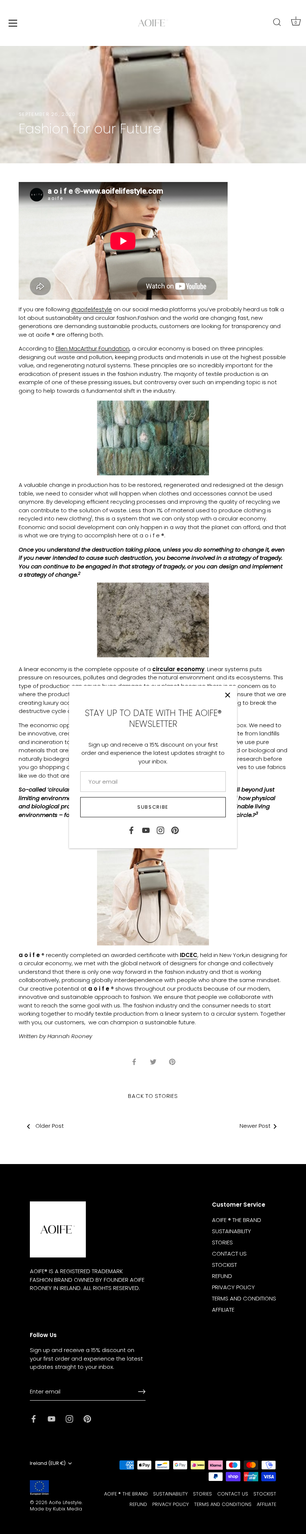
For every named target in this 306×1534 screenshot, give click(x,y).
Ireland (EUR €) (48, 1463)
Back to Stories (153, 1096)
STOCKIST (224, 1265)
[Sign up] (142, 1391)
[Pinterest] (175, 830)
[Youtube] (146, 830)
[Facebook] (131, 830)
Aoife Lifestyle (65, 1502)
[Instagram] (160, 830)
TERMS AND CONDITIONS (244, 1298)
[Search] (277, 22)
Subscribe (153, 807)
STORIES (222, 1242)
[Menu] (13, 23)
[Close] (227, 695)
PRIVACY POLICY (233, 1287)
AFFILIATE (223, 1310)
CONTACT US (229, 1253)
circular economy (178, 669)
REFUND (222, 1276)
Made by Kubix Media (56, 1509)
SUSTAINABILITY (231, 1231)
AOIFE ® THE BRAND (236, 1220)
